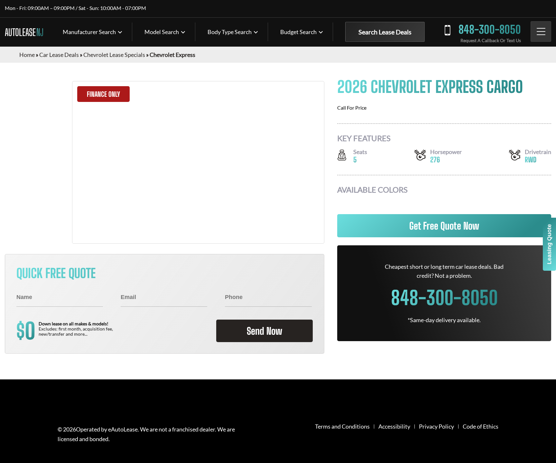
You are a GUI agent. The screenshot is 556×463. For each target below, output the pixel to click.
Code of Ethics (480, 426)
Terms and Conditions (342, 426)
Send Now (264, 331)
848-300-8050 (490, 29)
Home (27, 54)
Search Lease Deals (385, 32)
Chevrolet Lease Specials (114, 54)
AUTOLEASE (24, 32)
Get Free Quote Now (444, 226)
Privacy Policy (436, 426)
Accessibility (394, 426)
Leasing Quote (549, 244)
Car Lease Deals (59, 54)
